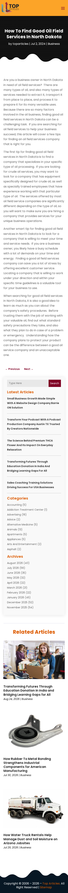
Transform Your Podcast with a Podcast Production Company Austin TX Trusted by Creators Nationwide (34, 424)
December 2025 (17, 602)
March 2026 (14, 587)
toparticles (20, 44)
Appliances (14, 539)
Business (54, 44)
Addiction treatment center (25, 510)
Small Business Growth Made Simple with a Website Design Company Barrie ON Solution (33, 403)
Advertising (14, 514)
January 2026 (15, 597)
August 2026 (15, 563)
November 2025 (17, 607)
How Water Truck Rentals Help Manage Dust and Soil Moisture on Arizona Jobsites (30, 839)
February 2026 (16, 592)
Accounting (14, 505)
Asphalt (12, 549)
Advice (11, 519)
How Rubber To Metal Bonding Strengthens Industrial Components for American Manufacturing (27, 765)
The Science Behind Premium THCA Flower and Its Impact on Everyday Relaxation (30, 445)
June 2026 (13, 573)
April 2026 (13, 583)
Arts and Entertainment (22, 544)
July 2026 (13, 568)
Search (54, 383)
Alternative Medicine (20, 524)
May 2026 (13, 577)
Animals (12, 529)
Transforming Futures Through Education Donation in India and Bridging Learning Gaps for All (28, 466)
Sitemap (46, 887)
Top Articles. (51, 883)
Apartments (14, 534)
